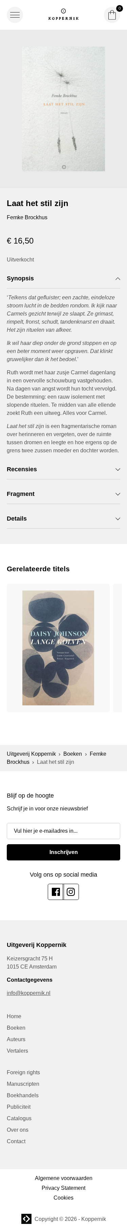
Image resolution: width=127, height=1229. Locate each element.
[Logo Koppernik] (63, 15)
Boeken (72, 754)
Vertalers (17, 1051)
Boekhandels (23, 1095)
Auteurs (16, 1039)
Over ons (17, 1130)
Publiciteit (18, 1107)
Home (14, 1016)
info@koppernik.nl (28, 993)
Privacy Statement (63, 1188)
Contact (16, 1141)
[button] (15, 15)
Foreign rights (23, 1072)
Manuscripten (23, 1084)
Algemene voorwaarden (63, 1178)
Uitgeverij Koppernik (31, 754)
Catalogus (19, 1118)
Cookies (63, 1198)
